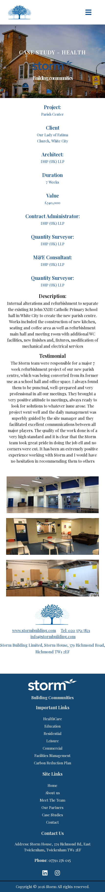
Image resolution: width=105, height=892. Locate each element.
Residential (53, 733)
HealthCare (52, 718)
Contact (52, 822)
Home (52, 785)
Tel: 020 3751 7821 (75, 630)
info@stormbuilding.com (53, 636)
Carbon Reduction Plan (52, 762)
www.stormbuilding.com (34, 630)
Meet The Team (52, 800)
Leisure (52, 740)
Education (52, 726)
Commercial (53, 748)
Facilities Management (52, 755)
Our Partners (52, 807)
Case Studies (52, 814)
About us (52, 792)
